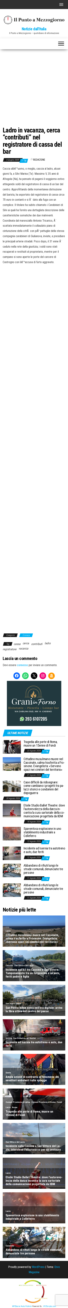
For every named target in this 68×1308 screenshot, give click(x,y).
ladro (48, 643)
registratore (10, 649)
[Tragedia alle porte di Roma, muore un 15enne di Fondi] (12, 746)
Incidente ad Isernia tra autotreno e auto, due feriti (44, 850)
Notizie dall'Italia (34, 29)
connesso (22, 665)
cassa (17, 644)
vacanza (23, 648)
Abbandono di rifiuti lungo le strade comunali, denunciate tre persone (43, 869)
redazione (39, 159)
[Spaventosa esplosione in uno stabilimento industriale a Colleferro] (12, 833)
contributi (36, 644)
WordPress (38, 1267)
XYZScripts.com (49, 1306)
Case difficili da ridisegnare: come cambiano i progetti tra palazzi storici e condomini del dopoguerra (44, 787)
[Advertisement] (34, 85)
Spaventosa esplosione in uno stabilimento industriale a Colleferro (42, 832)
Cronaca (26, 635)
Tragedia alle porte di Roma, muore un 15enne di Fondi (40, 743)
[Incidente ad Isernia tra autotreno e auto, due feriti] (12, 853)
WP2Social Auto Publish (22, 1306)
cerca (26, 643)
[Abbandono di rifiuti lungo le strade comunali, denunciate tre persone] (12, 870)
